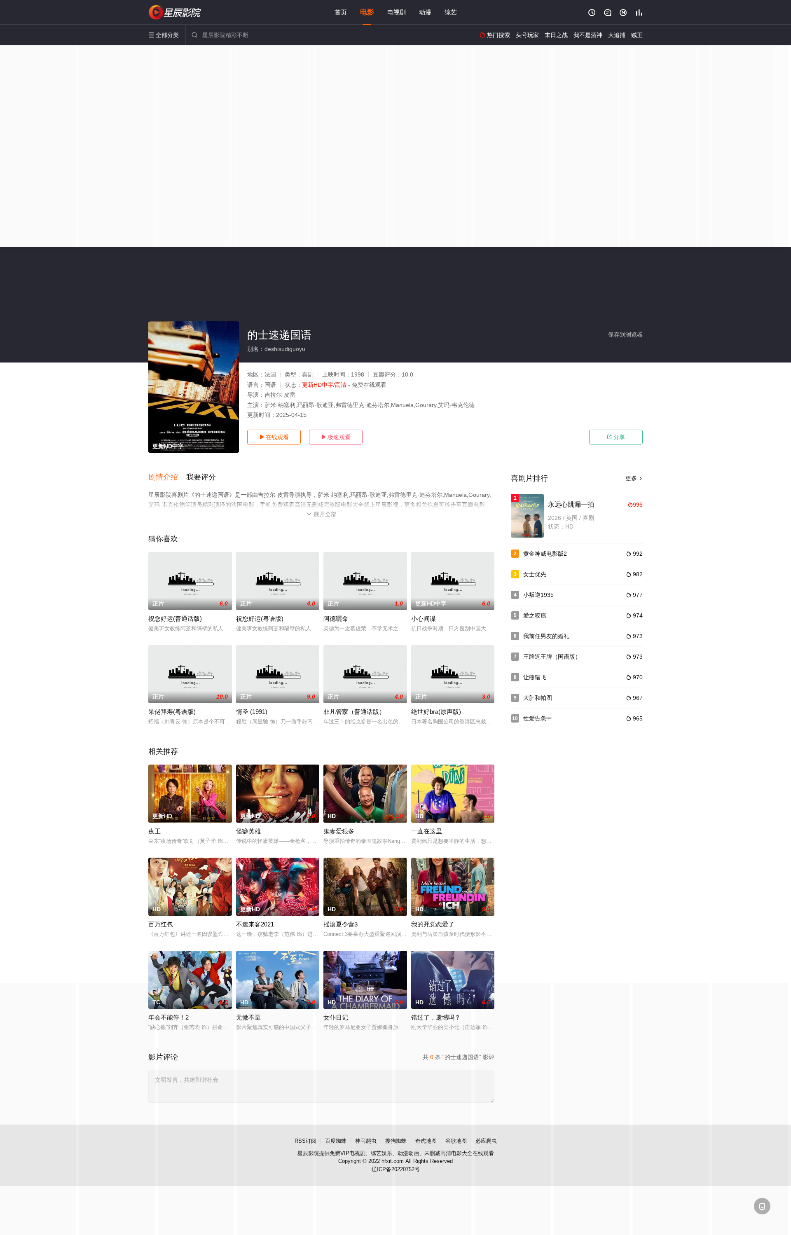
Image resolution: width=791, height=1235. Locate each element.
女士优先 (534, 574)
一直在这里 (426, 831)
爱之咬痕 (534, 615)
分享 (616, 437)
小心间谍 (423, 618)
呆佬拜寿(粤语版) (172, 711)
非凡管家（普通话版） (354, 711)
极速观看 (336, 437)
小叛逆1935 (538, 595)
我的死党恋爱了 (432, 924)
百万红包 (160, 924)
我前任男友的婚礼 (546, 636)
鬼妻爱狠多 (338, 831)
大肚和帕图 (537, 698)
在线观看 (274, 437)
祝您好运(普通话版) (175, 618)
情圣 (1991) (251, 711)
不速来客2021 (255, 924)
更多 (634, 478)
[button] (167, 477)
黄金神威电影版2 (545, 553)
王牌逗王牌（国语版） (552, 656)
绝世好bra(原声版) (436, 711)
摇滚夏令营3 (340, 924)
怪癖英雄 (248, 831)
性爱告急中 (537, 718)
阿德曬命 (335, 618)
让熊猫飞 (534, 677)
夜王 (154, 831)
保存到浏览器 (625, 334)
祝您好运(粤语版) (259, 618)
